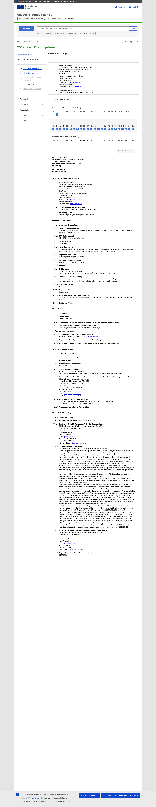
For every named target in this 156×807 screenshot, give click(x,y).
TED (18, 41)
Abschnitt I (24, 99)
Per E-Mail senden (30, 84)
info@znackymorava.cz (72, 394)
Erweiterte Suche (58, 33)
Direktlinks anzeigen (31, 73)
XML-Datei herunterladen (32, 69)
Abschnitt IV (24, 110)
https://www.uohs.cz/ (78, 443)
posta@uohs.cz (69, 437)
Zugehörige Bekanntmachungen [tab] (29, 59)
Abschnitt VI (24, 121)
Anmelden (122, 7)
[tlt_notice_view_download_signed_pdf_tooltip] (57, 114)
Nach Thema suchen (85, 33)
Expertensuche (71, 33)
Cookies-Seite (33, 798)
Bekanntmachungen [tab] (25, 54)
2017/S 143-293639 (91, 336)
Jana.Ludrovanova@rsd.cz (73, 82)
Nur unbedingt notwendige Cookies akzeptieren (121, 795)
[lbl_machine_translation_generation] (79, 137)
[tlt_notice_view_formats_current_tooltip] (133, 151)
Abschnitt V (24, 115)
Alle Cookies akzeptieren (89, 795)
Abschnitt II (24, 104)
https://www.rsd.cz (75, 87)
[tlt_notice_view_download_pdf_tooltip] (53, 128)
